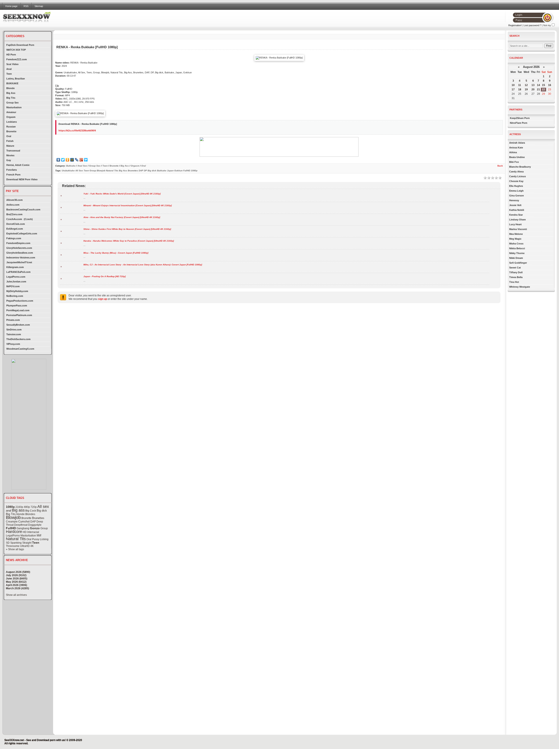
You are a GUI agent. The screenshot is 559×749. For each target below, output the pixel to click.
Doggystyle (34, 524)
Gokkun (178, 170)
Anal (9, 69)
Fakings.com (13, 238)
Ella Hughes (516, 186)
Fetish (10, 141)
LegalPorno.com (15, 276)
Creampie (12, 521)
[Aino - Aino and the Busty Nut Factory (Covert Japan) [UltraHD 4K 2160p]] (61, 219)
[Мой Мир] (72, 160)
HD (25, 532)
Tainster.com (13, 334)
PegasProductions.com (19, 300)
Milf (39, 535)
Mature (10, 145)
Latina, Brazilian (15, 78)
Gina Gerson (516, 195)
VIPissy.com (13, 344)
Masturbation (14, 107)
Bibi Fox (514, 162)
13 (533, 85)
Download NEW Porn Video (22, 179)
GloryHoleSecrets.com (19, 248)
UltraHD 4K (27, 546)
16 (549, 85)
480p (27, 506)
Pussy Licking (40, 539)
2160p (19, 506)
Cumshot (24, 521)
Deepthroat (21, 524)
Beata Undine (517, 157)
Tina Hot (514, 282)
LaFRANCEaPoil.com (18, 272)
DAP (33, 521)
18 (519, 89)
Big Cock (30, 510)
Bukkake (71, 166)
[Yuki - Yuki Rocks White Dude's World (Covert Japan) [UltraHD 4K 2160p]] (61, 195)
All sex (43, 506)
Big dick (42, 510)
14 (538, 85)
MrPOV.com (13, 286)
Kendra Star (516, 214)
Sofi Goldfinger (518, 262)
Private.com (13, 320)
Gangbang (23, 528)
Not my (547, 25)
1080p (10, 506)
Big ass (18, 510)
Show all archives (16, 594)
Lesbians (11, 121)
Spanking (16, 542)
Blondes (30, 514)
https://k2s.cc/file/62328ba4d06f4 (77, 130)
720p (34, 506)
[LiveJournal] (76, 160)
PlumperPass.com (16, 305)
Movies (10, 155)
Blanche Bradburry (520, 166)
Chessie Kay (516, 181)
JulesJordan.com (16, 281)
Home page (11, 6)
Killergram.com (15, 267)
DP (145, 170)
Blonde (10, 88)
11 (519, 85)
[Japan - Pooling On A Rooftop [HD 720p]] (61, 278)
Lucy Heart (515, 224)
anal (8, 510)
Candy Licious (517, 176)
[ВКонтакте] (58, 160)
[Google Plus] (81, 160)
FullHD (11, 528)
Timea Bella (516, 277)
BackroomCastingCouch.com (23, 209)
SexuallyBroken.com (18, 324)
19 (526, 89)
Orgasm (11, 117)
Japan (170, 170)
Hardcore (14, 531)
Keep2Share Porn (520, 118)
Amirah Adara (517, 142)
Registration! (515, 25)
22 (543, 89)
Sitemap (39, 6)
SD (8, 542)
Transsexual (13, 150)
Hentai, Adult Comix (17, 165)
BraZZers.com (14, 214)
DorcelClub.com (15, 224)
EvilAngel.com (14, 228)
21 (538, 89)
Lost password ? (532, 25)
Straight (26, 542)
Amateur (11, 112)
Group (44, 528)
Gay (8, 160)
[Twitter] (63, 160)
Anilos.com (12, 204)
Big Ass (10, 93)
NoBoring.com (14, 296)
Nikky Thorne (516, 253)
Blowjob (13, 517)
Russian (11, 126)
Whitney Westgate (519, 286)
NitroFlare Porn (518, 123)
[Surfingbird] (86, 160)
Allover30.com (14, 200)
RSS (26, 6)
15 (543, 85)
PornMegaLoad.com (17, 310)
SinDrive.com (14, 329)
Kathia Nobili (516, 210)
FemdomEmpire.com (18, 243)
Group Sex (12, 102)
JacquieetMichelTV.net (19, 262)
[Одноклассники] (67, 160)
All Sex (79, 170)
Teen (9, 73)
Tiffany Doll (516, 272)
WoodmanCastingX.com (20, 348)
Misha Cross (516, 243)
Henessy (514, 200)
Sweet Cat (515, 267)
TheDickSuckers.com (18, 339)
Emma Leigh (516, 190)
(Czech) (28, 219)
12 (526, 85)
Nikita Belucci (517, 248)
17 (513, 89)
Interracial (33, 532)
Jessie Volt (515, 205)
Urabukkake (68, 170)
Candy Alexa (516, 171)
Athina (513, 152)
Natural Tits (16, 539)
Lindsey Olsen (517, 219)
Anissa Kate (516, 147)
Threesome (12, 546)
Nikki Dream (516, 258)
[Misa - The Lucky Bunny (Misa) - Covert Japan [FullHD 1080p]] (61, 254)
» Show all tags (15, 549)
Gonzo (35, 528)
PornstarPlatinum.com (19, 315)
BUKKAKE (12, 83)
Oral (8, 136)
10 (513, 85)
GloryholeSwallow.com (19, 252)
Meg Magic (515, 238)
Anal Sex (82, 166)
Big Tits (10, 97)
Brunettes (38, 518)
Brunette (11, 131)
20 (533, 89)
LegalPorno (13, 535)
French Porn (13, 174)
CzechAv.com (14, 219)
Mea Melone (516, 234)
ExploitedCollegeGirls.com (21, 233)
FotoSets (11, 169)
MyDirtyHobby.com (17, 291)
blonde (20, 514)
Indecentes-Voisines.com (20, 257)
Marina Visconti (518, 229)
